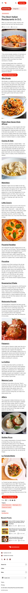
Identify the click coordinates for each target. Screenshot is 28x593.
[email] (12, 500)
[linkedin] (6, 500)
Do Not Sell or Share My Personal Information (12, 587)
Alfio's (4, 397)
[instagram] (7, 559)
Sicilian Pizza (7, 437)
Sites (2, 572)
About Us (3, 564)
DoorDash (6, 590)
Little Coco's (7, 203)
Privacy (3, 585)
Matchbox (6, 183)
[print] (14, 500)
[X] (8, 500)
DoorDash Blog (6, 8)
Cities (2, 568)
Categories (15, 8)
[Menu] (2, 3)
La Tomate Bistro (8, 456)
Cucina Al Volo (7, 141)
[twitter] (2, 559)
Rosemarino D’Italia (9, 283)
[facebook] (10, 500)
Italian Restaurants (6, 505)
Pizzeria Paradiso (9, 245)
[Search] (16, 3)
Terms (2, 582)
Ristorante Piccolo (9, 301)
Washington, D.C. (17, 505)
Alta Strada (6, 78)
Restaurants (5, 13)
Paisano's (5, 343)
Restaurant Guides (6, 507)
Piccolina (5, 261)
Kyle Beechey (5, 513)
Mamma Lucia (7, 380)
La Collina (6, 362)
